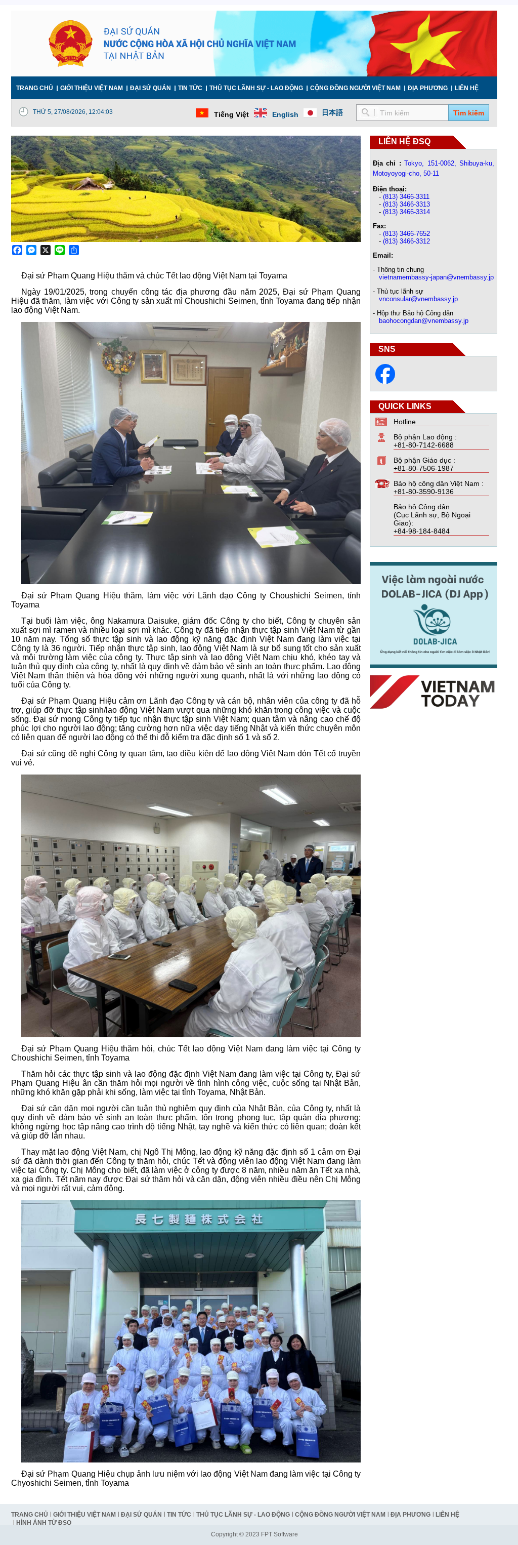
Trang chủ (34, 88)
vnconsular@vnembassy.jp (418, 299)
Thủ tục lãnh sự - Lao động (256, 88)
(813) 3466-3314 (406, 212)
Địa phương (428, 88)
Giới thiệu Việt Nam (91, 88)
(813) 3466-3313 (406, 204)
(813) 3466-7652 (406, 233)
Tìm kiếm (468, 113)
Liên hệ (467, 88)
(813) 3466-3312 (406, 241)
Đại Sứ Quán (150, 88)
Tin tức (190, 88)
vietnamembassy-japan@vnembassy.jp (436, 277)
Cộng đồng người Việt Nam (355, 88)
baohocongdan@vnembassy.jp (423, 320)
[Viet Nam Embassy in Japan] (385, 382)
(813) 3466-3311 (406, 196)
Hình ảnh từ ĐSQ (43, 1522)
